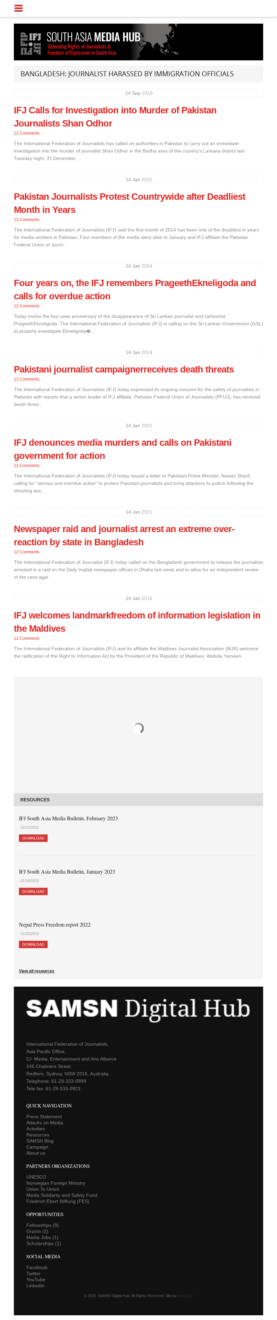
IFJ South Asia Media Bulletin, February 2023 (68, 818)
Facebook (37, 1267)
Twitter (33, 1273)
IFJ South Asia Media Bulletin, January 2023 (67, 871)
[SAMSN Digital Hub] (85, 56)
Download (33, 838)
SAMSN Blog (40, 1140)
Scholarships (43, 1243)
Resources (37, 1134)
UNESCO (36, 1177)
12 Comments (27, 133)
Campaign (37, 1147)
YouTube (35, 1279)
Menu (138, 8)
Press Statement (44, 1116)
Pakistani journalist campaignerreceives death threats (124, 369)
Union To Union (42, 1189)
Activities (35, 1128)
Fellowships (42, 1225)
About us (35, 1153)
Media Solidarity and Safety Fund (61, 1195)
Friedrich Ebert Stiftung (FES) (58, 1201)
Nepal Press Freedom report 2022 (55, 924)
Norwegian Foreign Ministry (55, 1183)
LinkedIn (35, 1285)
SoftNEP (186, 1296)
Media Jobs (42, 1237)
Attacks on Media (44, 1122)
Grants (37, 1231)
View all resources (36, 971)
